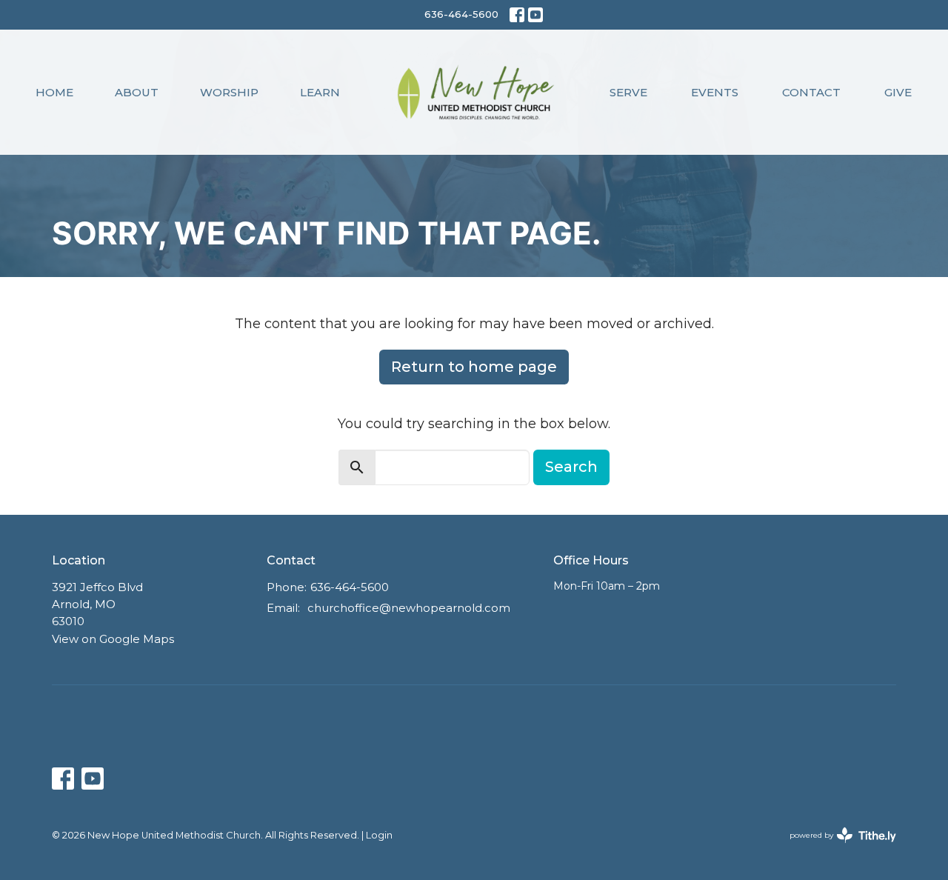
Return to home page (474, 367)
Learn (320, 92)
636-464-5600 (461, 14)
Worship (229, 92)
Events (714, 92)
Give (898, 92)
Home (54, 92)
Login (379, 835)
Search (571, 467)
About (136, 92)
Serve (628, 92)
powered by (836, 847)
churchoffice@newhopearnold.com (408, 608)
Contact (811, 92)
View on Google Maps (113, 639)
